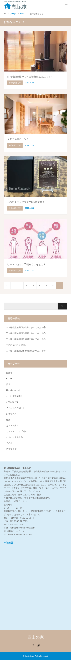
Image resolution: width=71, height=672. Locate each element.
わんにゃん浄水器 (14, 437)
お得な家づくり (13, 402)
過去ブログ (11, 449)
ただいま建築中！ (14, 396)
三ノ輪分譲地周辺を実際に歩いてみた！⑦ (25, 327)
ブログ (13, 14)
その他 (9, 443)
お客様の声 (11, 414)
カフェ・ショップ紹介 (16, 431)
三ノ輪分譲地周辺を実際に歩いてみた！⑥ (25, 333)
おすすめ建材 (12, 425)
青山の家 (35, 637)
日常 (8, 384)
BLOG (9, 378)
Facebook (33, 645)
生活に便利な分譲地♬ (16, 345)
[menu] (66, 5)
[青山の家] (15, 5)
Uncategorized (13, 390)
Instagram (38, 645)
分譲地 (9, 372)
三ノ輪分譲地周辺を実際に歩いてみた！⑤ (25, 339)
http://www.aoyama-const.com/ (18, 534)
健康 (8, 419)
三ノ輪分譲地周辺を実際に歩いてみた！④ (25, 351)
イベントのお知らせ (15, 408)
